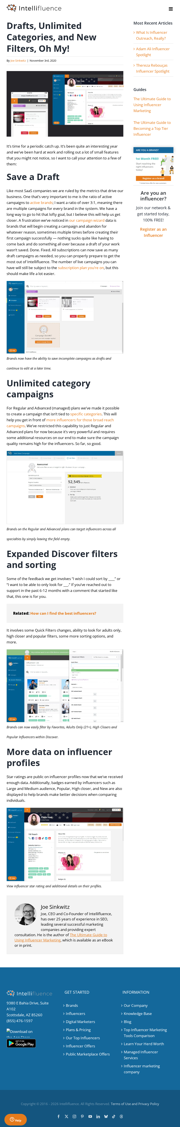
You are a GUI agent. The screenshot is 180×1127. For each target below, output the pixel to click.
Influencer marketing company (142, 1068)
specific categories (86, 413)
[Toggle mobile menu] (171, 9)
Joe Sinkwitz (18, 61)
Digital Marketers (80, 1021)
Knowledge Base (138, 1013)
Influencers (75, 1013)
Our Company (136, 1005)
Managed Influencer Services (141, 1054)
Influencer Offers (80, 1045)
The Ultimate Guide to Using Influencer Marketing (152, 104)
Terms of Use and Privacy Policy (135, 1104)
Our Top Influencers (83, 1037)
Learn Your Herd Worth (144, 1043)
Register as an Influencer (153, 232)
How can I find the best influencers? (63, 613)
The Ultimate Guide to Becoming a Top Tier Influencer (152, 128)
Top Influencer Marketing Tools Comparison (145, 1032)
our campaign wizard (86, 220)
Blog (127, 1021)
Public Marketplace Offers (88, 1054)
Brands (72, 1005)
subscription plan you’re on (81, 267)
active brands (41, 202)
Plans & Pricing (78, 1029)
